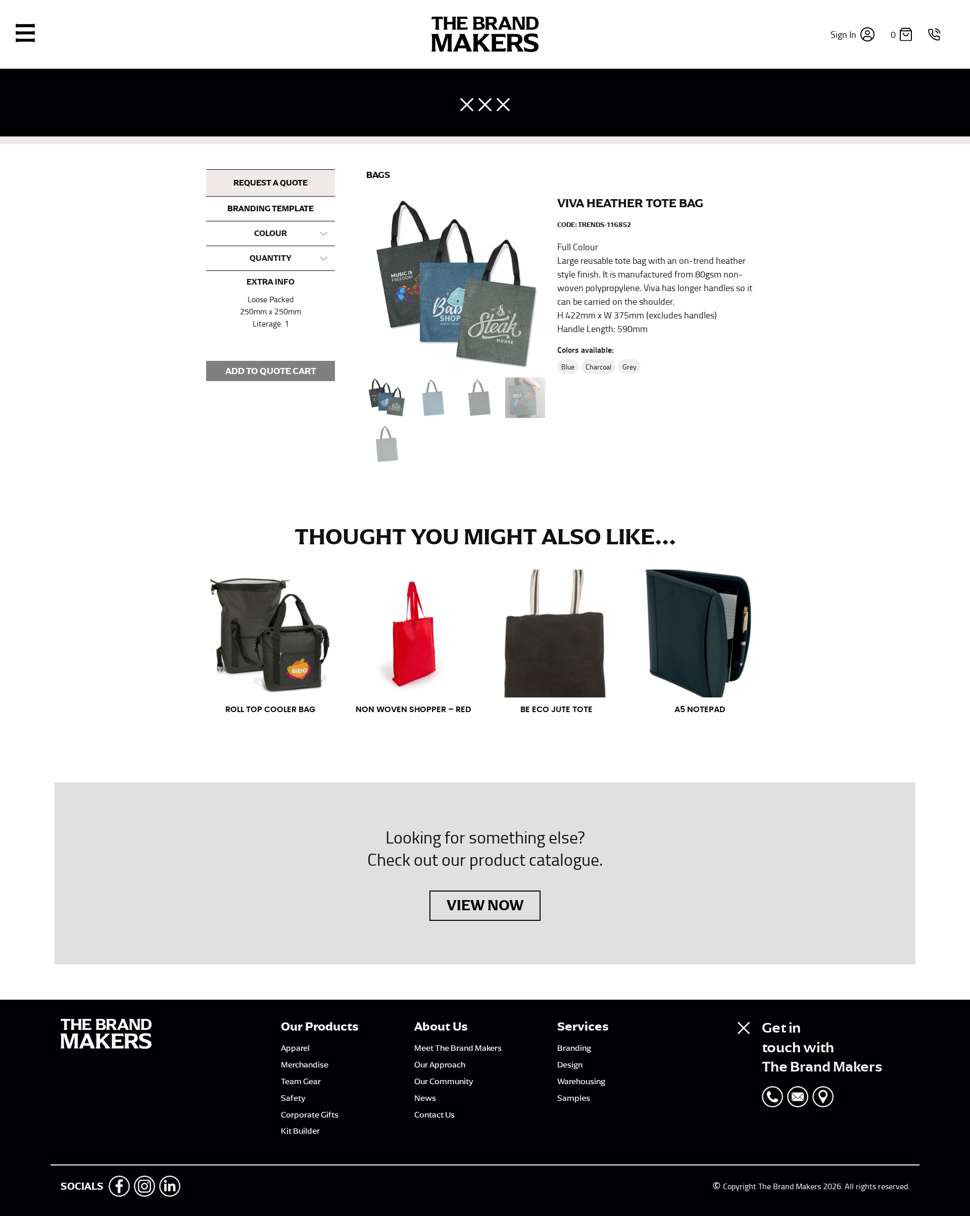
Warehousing (581, 1081)
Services (583, 1026)
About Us (441, 1026)
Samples (573, 1098)
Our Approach (439, 1064)
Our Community (443, 1081)
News (425, 1098)
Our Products (320, 1026)
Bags (378, 174)
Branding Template (270, 209)
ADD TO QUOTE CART (270, 371)
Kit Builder (300, 1131)
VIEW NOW (485, 905)
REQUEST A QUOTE (270, 183)
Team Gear (301, 1081)
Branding (574, 1048)
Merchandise (304, 1064)
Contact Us (434, 1114)
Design (570, 1064)
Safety (293, 1098)
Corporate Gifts (309, 1114)
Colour (270, 233)
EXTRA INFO (271, 282)
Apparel (295, 1048)
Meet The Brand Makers (458, 1048)
